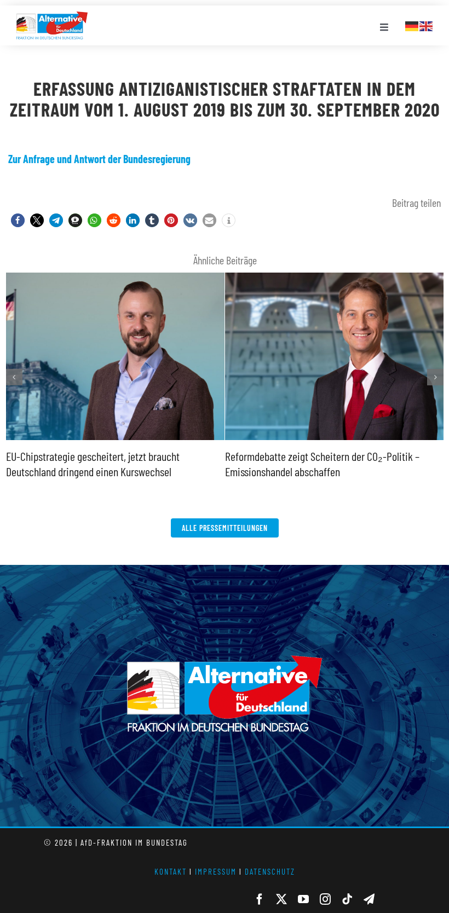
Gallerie (115, 438)
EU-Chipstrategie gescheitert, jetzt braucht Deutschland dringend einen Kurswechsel (113, 274)
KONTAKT (170, 871)
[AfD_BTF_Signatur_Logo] (52, 17)
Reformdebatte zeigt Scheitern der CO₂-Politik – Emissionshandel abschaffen (332, 274)
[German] (412, 24)
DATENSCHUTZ (270, 871)
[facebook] (259, 899)
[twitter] (281, 899)
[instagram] (325, 899)
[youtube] (303, 899)
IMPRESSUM (216, 871)
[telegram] (369, 899)
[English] (426, 24)
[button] (18, 220)
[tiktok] (347, 899)
